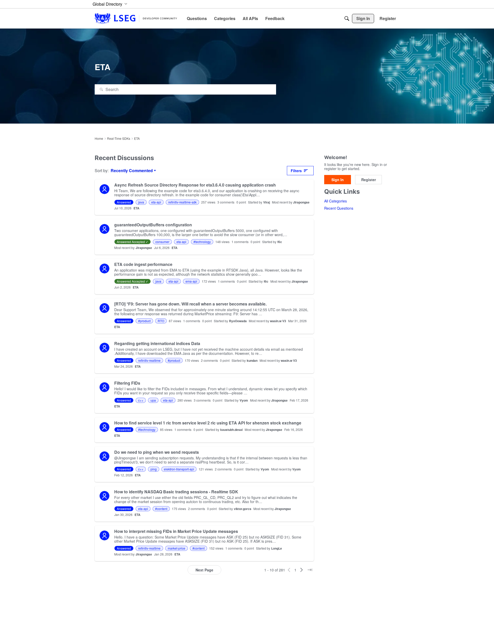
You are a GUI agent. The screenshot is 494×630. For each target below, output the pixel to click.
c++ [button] (140, 400)
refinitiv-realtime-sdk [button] (182, 202)
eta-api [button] (156, 202)
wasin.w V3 (278, 321)
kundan (252, 360)
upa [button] (153, 400)
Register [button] (368, 179)
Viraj (266, 202)
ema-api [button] (191, 281)
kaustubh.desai (231, 429)
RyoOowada (238, 321)
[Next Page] (301, 570)
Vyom (244, 400)
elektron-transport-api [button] (179, 469)
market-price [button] (176, 548)
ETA (136, 208)
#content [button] (161, 508)
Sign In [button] (337, 179)
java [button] (141, 202)
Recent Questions (338, 208)
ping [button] (154, 469)
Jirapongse (301, 202)
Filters (296, 170)
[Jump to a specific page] (310, 570)
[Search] (346, 18)
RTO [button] (161, 321)
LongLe (276, 548)
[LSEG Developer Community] (136, 18)
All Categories (335, 201)
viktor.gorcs (242, 508)
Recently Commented (132, 171)
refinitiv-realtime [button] (149, 360)
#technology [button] (202, 241)
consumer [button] (162, 241)
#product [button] (144, 321)
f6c (279, 241)
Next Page (204, 569)
